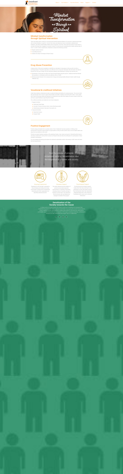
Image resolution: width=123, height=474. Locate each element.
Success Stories (74, 2)
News (82, 2)
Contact (94, 2)
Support (87, 2)
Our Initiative (64, 2)
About (57, 2)
